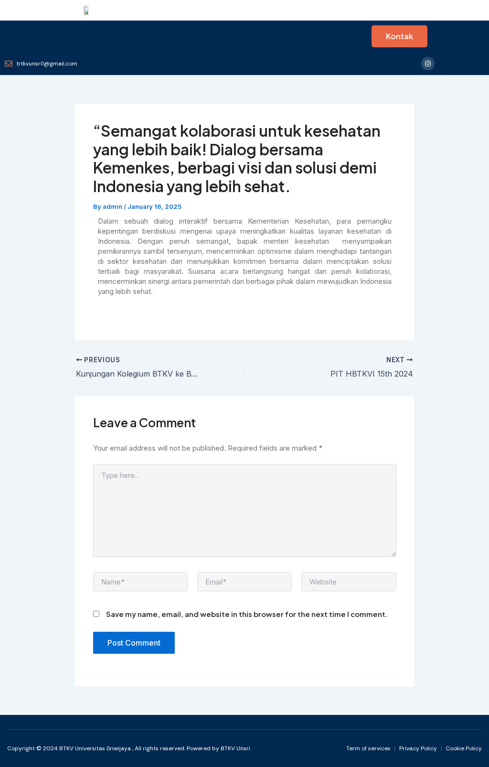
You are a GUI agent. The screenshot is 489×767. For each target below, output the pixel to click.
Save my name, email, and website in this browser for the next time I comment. (247, 613)
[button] (8, 36)
